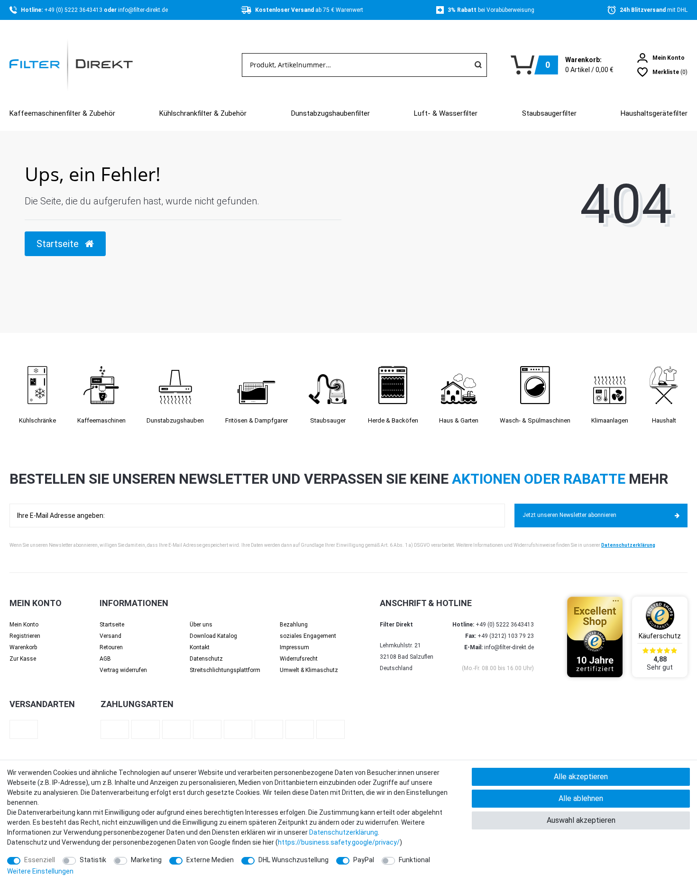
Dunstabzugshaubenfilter (330, 113)
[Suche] (477, 65)
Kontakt (200, 647)
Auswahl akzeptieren (581, 820)
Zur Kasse (22, 658)
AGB (105, 658)
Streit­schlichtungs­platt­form (225, 670)
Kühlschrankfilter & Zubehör (203, 113)
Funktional (414, 860)
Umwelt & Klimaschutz (309, 670)
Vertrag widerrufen (123, 670)
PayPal (363, 860)
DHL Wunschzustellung (293, 860)
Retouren (111, 647)
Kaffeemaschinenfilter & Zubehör (62, 113)
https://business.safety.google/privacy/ (339, 842)
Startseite (112, 624)
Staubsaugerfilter (549, 113)
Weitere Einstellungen (40, 871)
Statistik (93, 860)
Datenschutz (206, 658)
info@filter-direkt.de (143, 10)
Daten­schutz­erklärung (343, 832)
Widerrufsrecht (299, 658)
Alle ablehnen (581, 798)
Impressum (294, 647)
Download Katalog (213, 636)
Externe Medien (210, 860)
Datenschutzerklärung (628, 545)
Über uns (201, 624)
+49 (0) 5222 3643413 (74, 10)
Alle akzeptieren (581, 776)
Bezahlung (294, 624)
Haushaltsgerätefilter (654, 113)
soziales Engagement (308, 636)
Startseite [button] (59, 243)
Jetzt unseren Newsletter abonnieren (569, 515)
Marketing (146, 860)
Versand (110, 636)
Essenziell (39, 860)
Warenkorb (23, 647)
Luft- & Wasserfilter (445, 113)
